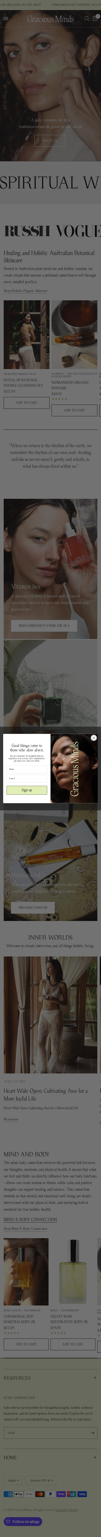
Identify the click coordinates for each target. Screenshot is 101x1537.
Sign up (27, 790)
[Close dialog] (94, 738)
